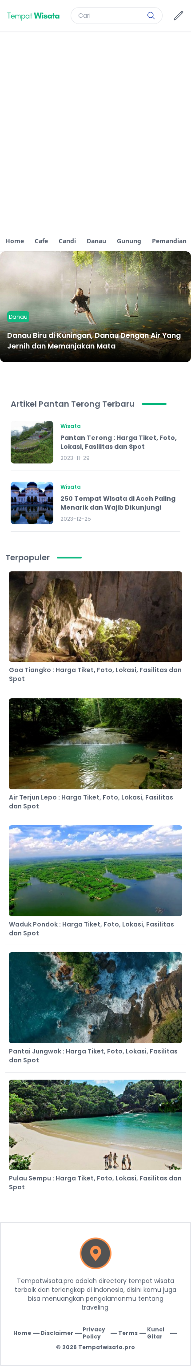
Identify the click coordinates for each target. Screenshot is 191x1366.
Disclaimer (56, 1333)
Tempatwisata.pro (106, 1347)
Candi (67, 241)
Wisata (70, 426)
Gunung (129, 241)
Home (14, 241)
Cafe (41, 241)
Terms (128, 1333)
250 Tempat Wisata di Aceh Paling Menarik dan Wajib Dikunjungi (117, 503)
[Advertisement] (95, 131)
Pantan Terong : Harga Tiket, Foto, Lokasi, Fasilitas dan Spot (118, 442)
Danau (96, 241)
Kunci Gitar (155, 1333)
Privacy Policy (94, 1333)
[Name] (151, 16)
